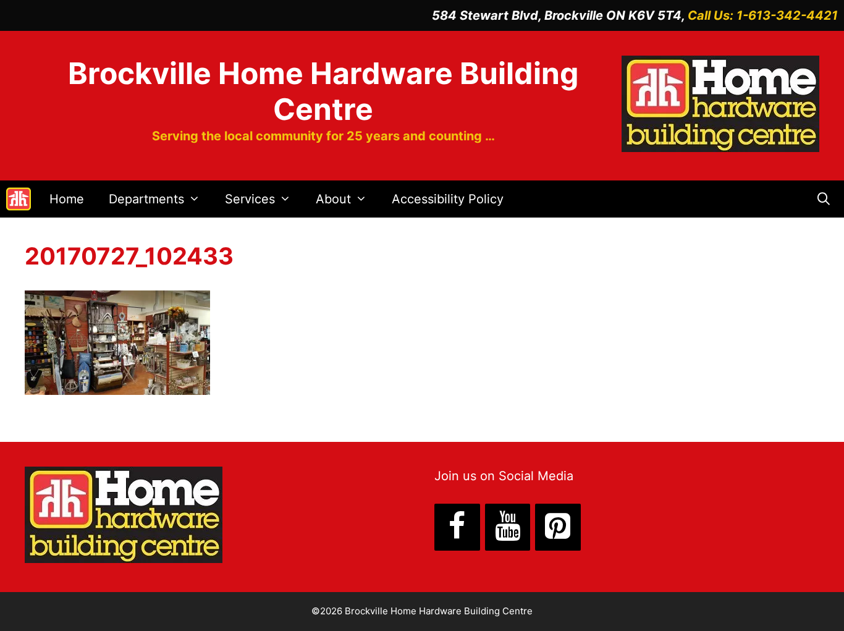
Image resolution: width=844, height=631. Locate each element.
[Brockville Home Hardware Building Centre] (18, 199)
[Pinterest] (558, 527)
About (333, 199)
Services (250, 199)
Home (66, 199)
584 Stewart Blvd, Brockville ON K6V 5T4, (560, 15)
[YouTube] (508, 527)
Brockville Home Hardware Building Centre (323, 91)
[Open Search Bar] (823, 199)
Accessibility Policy (448, 199)
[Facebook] (457, 527)
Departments (146, 199)
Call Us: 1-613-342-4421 (763, 15)
